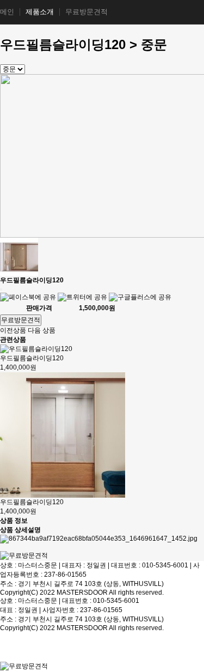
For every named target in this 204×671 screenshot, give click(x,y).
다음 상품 (41, 330)
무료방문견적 (86, 12)
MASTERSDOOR (82, 592)
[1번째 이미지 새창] (19, 256)
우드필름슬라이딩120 (32, 358)
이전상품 (13, 330)
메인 (7, 12)
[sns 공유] (1, 289)
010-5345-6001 (165, 565)
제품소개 (40, 12)
